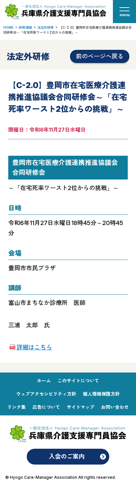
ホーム (44, 380)
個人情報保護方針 (101, 394)
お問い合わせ (115, 407)
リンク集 (16, 407)
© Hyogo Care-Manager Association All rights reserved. (60, 477)
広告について (46, 407)
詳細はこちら (34, 347)
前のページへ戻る (99, 56)
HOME (8, 27)
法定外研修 (45, 27)
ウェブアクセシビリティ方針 (46, 394)
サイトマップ (80, 407)
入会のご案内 (67, 456)
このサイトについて (78, 380)
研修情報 (25, 27)
